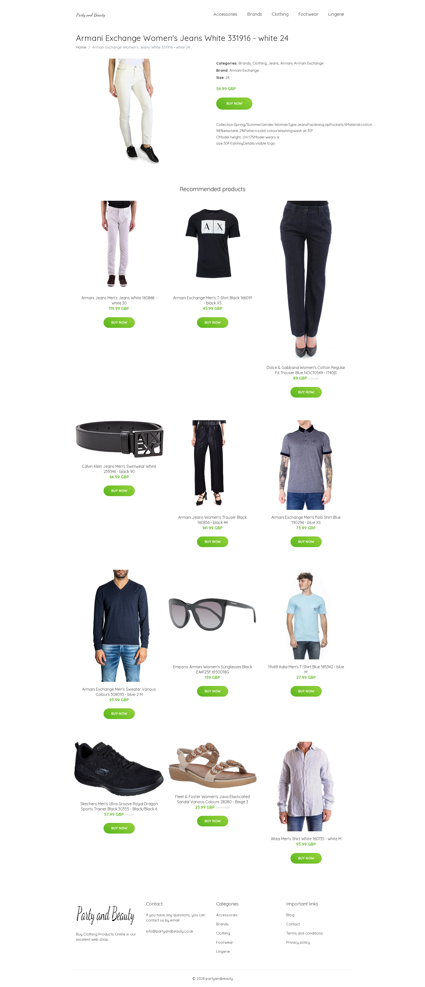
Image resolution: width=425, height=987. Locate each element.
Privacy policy (298, 942)
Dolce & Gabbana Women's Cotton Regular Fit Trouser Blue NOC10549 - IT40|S (306, 370)
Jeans (273, 63)
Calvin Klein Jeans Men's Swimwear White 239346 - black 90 (119, 469)
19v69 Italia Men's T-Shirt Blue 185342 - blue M (306, 669)
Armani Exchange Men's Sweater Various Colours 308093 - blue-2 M (119, 692)
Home (81, 47)
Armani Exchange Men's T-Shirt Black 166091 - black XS (212, 300)
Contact (293, 924)
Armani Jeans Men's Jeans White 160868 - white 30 (119, 300)
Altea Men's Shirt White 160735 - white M (306, 838)
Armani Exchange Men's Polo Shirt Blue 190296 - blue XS (306, 520)
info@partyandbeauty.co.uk (169, 931)
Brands (254, 14)
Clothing (280, 14)
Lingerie (336, 14)
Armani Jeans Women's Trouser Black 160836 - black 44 (212, 520)
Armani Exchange (309, 63)
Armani (286, 63)
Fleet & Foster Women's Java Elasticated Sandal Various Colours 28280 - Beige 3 (212, 799)
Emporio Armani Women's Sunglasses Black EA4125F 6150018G (212, 669)
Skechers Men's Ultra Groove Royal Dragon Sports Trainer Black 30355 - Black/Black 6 (119, 806)
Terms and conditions (304, 933)
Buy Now (234, 103)
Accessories (225, 14)
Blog (290, 915)
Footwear (308, 14)
